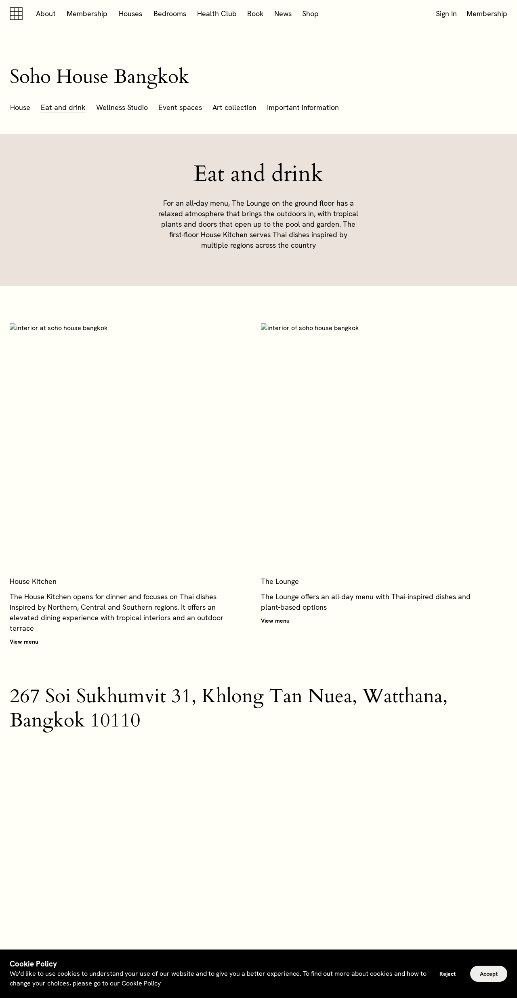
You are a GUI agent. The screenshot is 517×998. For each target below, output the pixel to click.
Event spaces (180, 107)
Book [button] (255, 13)
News (283, 13)
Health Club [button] (217, 13)
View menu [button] (24, 641)
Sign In (446, 13)
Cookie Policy (141, 983)
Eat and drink (63, 107)
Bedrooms (169, 13)
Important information (303, 107)
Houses (130, 13)
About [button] (46, 13)
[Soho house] (18, 13)
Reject (447, 973)
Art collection (234, 107)
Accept (489, 973)
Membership (87, 13)
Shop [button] (310, 13)
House (20, 107)
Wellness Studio (122, 107)
